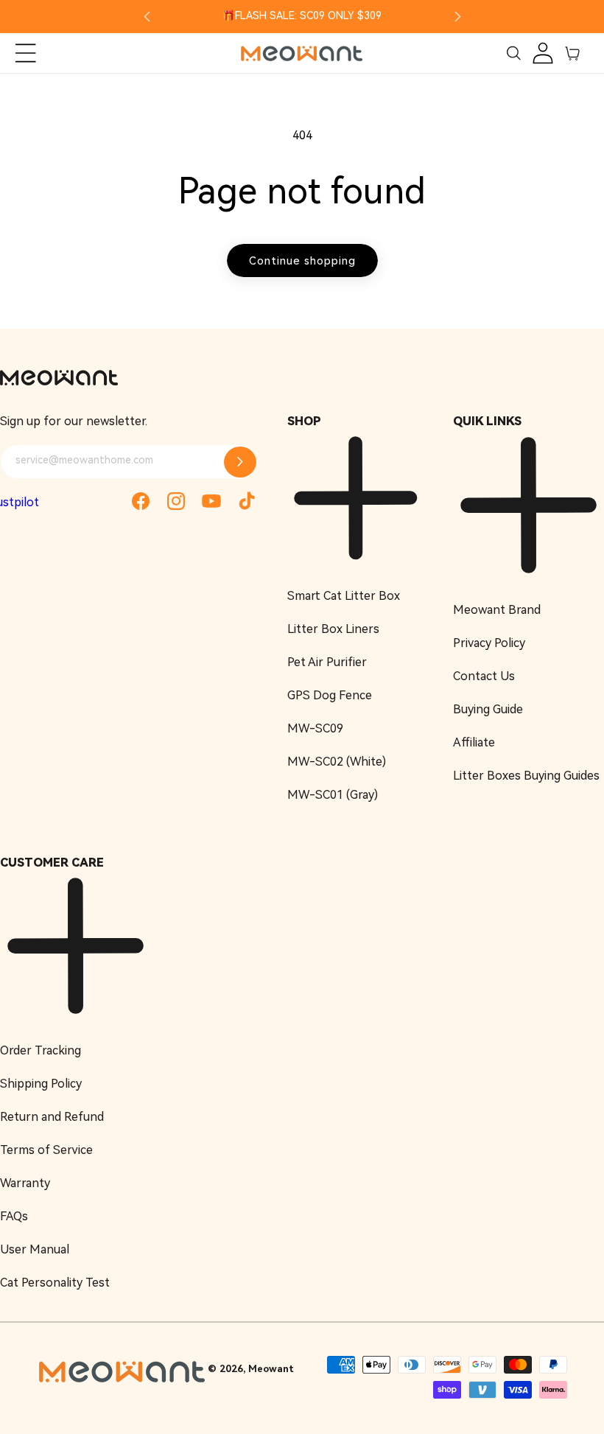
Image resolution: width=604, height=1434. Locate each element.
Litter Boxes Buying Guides (526, 776)
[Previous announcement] (146, 16)
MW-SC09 (315, 728)
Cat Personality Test (55, 1283)
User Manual (34, 1249)
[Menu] (26, 53)
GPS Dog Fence (329, 695)
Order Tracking (40, 1050)
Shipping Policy (41, 1084)
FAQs (14, 1216)
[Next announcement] (457, 16)
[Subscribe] (240, 462)
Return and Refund (52, 1117)
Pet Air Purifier (327, 662)
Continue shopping (302, 260)
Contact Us (484, 676)
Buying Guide (488, 709)
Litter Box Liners (333, 629)
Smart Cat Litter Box (343, 596)
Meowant (271, 1368)
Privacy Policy (489, 643)
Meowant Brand (497, 610)
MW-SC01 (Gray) (332, 795)
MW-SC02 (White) (336, 762)
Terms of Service (46, 1150)
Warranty (25, 1183)
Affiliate (474, 742)
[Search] (513, 53)
